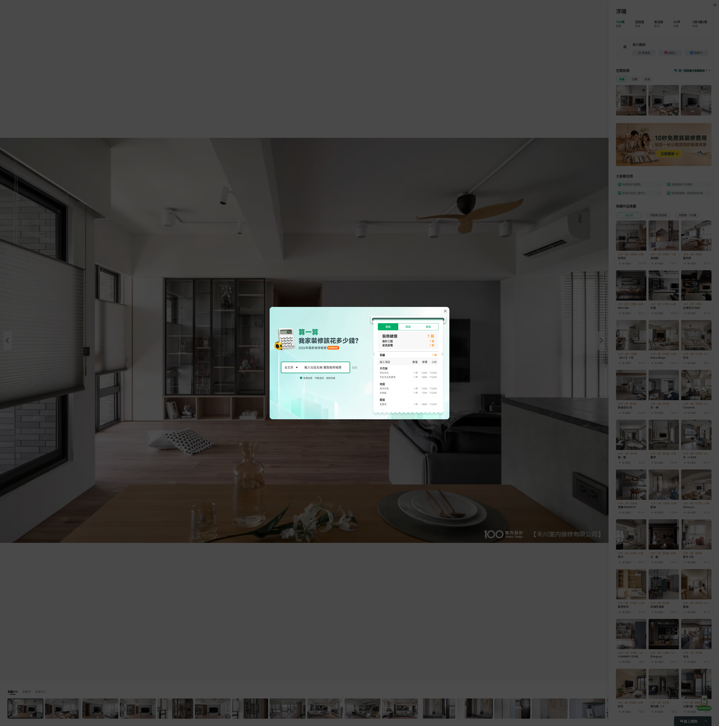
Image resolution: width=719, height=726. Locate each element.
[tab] (388, 326)
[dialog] (359, 363)
